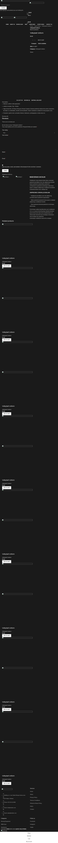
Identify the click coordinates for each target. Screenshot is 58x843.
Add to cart (41, 40)
